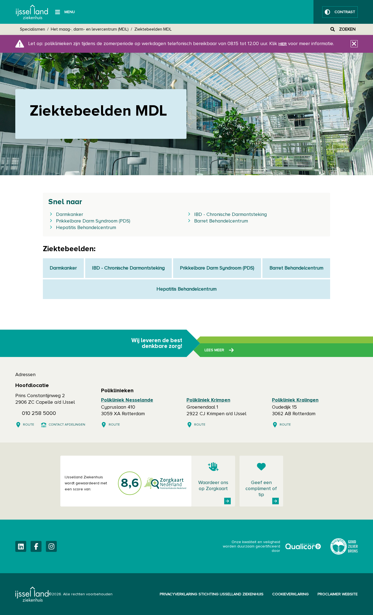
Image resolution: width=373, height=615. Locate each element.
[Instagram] (51, 546)
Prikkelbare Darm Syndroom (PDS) (93, 221)
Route (28, 424)
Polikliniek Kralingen (295, 400)
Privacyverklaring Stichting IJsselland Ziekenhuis (212, 594)
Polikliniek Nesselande (127, 400)
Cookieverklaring (290, 594)
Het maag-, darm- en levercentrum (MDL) (90, 29)
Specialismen (32, 29)
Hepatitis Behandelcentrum (86, 227)
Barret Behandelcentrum (221, 221)
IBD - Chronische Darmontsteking (230, 214)
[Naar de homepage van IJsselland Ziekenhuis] (32, 11)
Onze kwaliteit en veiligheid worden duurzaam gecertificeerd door (272, 546)
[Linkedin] (20, 546)
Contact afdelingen (67, 424)
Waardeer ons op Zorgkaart (213, 485)
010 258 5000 (39, 413)
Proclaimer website (338, 594)
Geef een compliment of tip (261, 488)
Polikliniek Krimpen (208, 400)
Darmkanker (69, 214)
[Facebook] (36, 546)
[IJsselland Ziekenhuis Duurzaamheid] (344, 546)
